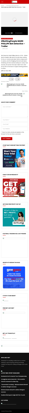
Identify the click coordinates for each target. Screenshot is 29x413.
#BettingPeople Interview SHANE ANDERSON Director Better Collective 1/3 (12, 95)
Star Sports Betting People (12, 5)
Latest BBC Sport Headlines (10, 373)
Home (2, 5)
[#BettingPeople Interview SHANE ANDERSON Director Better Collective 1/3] (25, 95)
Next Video (25, 91)
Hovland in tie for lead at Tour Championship (14, 376)
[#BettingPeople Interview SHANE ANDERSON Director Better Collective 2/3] (3, 85)
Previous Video (5, 81)
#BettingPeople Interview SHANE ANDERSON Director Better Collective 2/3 (16, 85)
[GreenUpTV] (14, 2)
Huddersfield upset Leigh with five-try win (13, 395)
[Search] (27, 2)
